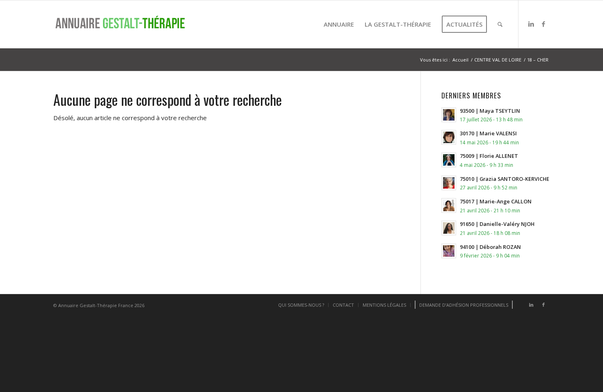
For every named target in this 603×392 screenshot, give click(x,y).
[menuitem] (338, 24)
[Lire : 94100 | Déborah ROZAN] (448, 251)
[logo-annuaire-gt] (123, 24)
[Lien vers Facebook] (543, 24)
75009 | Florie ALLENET (489, 156)
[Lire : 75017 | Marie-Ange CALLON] (448, 205)
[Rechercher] (500, 24)
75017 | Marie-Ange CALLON (496, 201)
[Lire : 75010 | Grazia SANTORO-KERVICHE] (448, 182)
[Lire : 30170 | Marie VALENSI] (448, 137)
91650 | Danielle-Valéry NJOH (497, 224)
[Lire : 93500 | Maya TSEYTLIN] (448, 114)
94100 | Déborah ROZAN (490, 247)
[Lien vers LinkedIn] (531, 24)
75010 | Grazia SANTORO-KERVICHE (504, 178)
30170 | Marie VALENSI (488, 133)
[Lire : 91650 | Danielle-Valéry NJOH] (448, 228)
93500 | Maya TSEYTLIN (490, 110)
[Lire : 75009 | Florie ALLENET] (448, 160)
